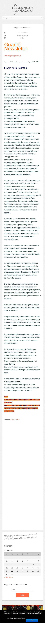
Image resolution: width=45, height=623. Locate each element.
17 (12, 568)
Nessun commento (22, 35)
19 (22, 568)
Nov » (11, 577)
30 (7, 574)
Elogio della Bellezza (22, 27)
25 (17, 571)
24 (12, 571)
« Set (6, 577)
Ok (32, 620)
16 (7, 568)
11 (17, 564)
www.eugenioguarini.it (12, 56)
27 (27, 571)
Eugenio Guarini (22, 9)
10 (12, 564)
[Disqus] (22, 448)
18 (17, 568)
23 (7, 571)
